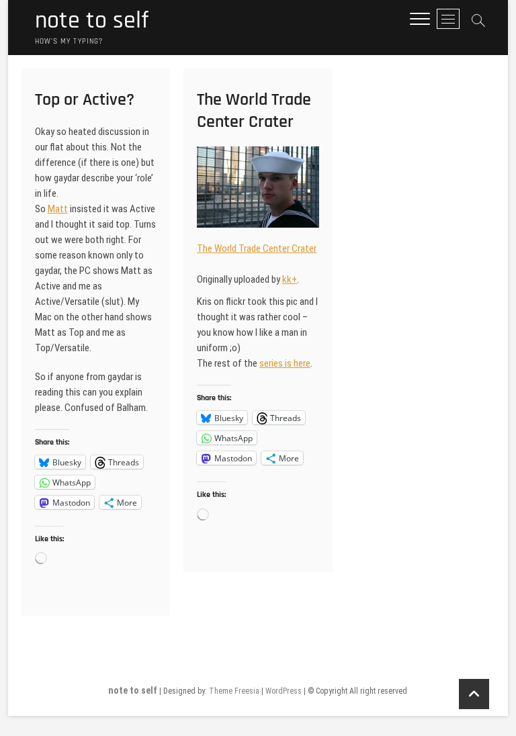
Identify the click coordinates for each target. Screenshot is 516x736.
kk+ (289, 279)
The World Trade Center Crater (254, 111)
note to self (91, 21)
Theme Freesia (234, 691)
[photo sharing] (258, 154)
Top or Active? (84, 100)
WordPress (283, 691)
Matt (58, 209)
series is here (284, 363)
